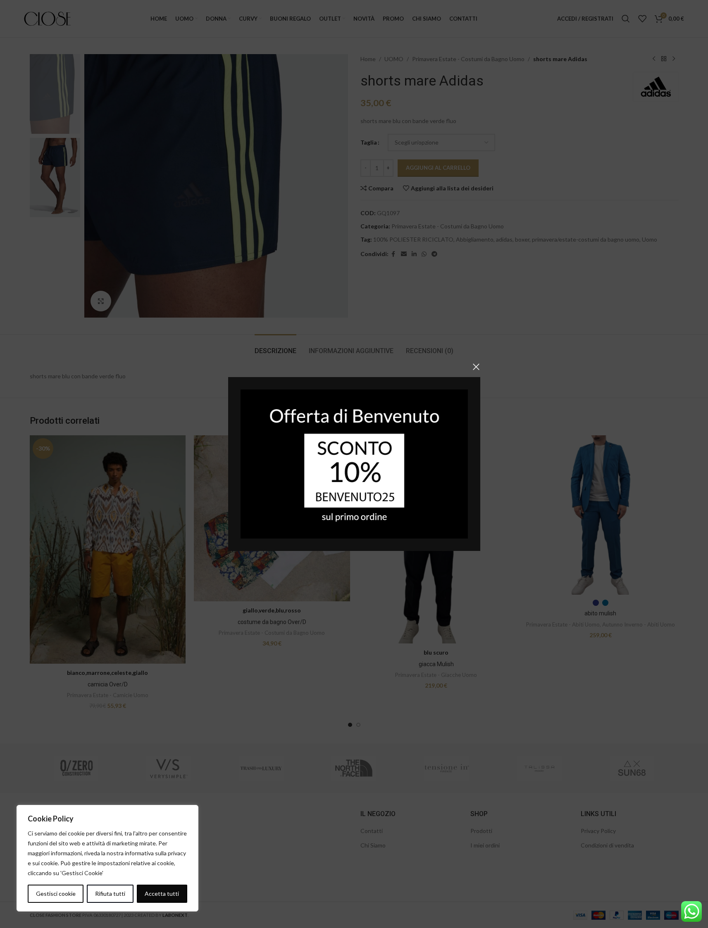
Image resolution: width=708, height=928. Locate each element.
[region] (107, 858)
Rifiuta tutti (110, 893)
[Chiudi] (476, 366)
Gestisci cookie (56, 893)
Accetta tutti (162, 893)
